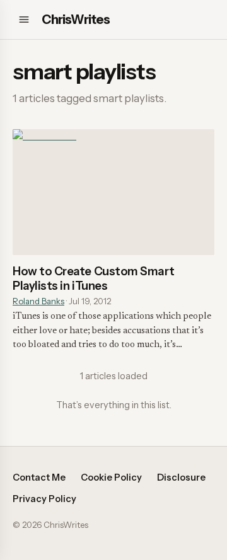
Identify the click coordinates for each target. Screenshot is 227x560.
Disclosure (181, 477)
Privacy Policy (44, 499)
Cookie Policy (111, 477)
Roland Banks (38, 301)
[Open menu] (24, 19)
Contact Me (39, 477)
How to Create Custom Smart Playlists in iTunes (93, 278)
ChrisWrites (76, 19)
